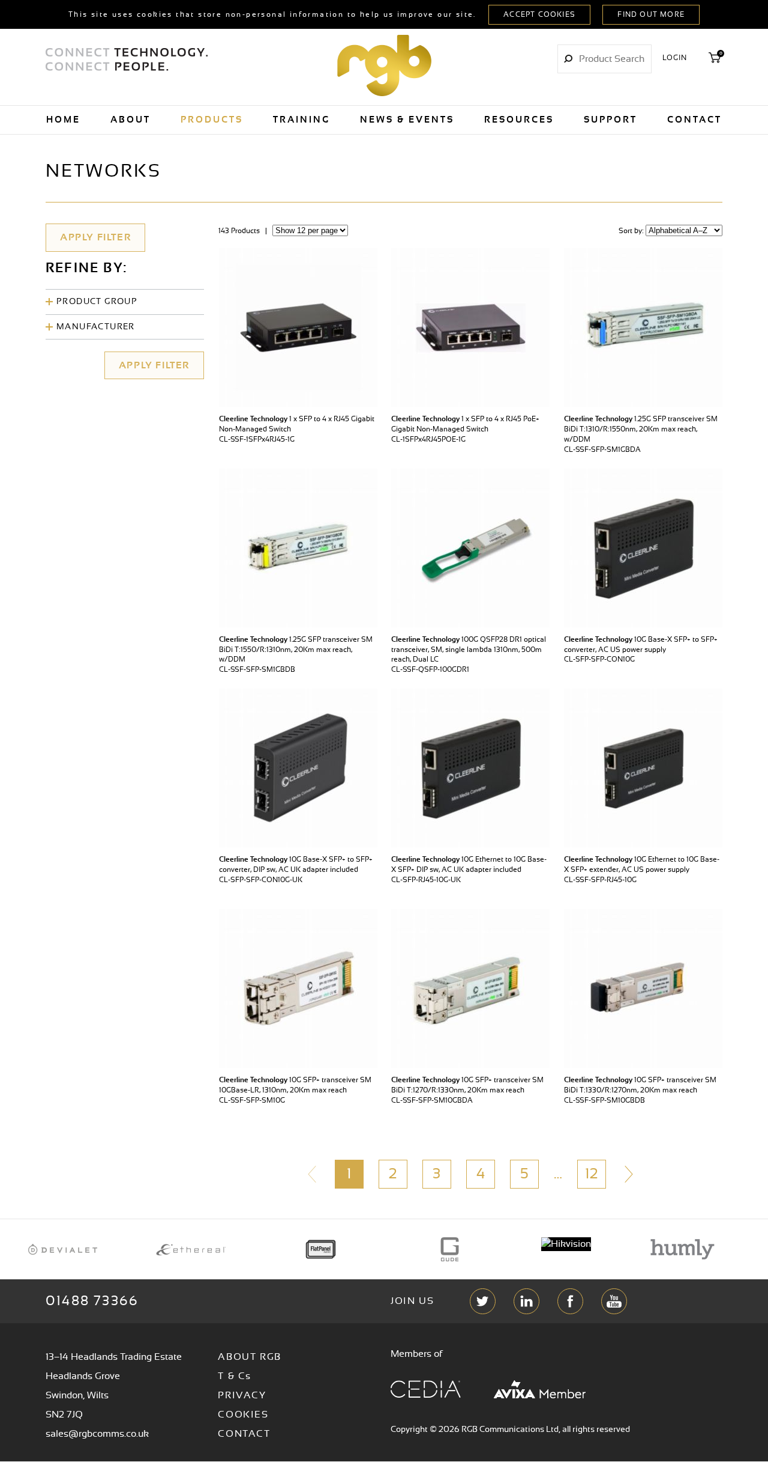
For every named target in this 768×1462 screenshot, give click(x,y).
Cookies (243, 1414)
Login (675, 57)
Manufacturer (95, 327)
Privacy (242, 1395)
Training (301, 119)
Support (610, 119)
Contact (694, 119)
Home (63, 119)
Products (212, 119)
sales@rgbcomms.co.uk (97, 1434)
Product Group (96, 301)
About (130, 119)
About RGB (249, 1357)
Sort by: (632, 230)
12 (591, 1174)
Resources (519, 119)
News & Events (407, 119)
